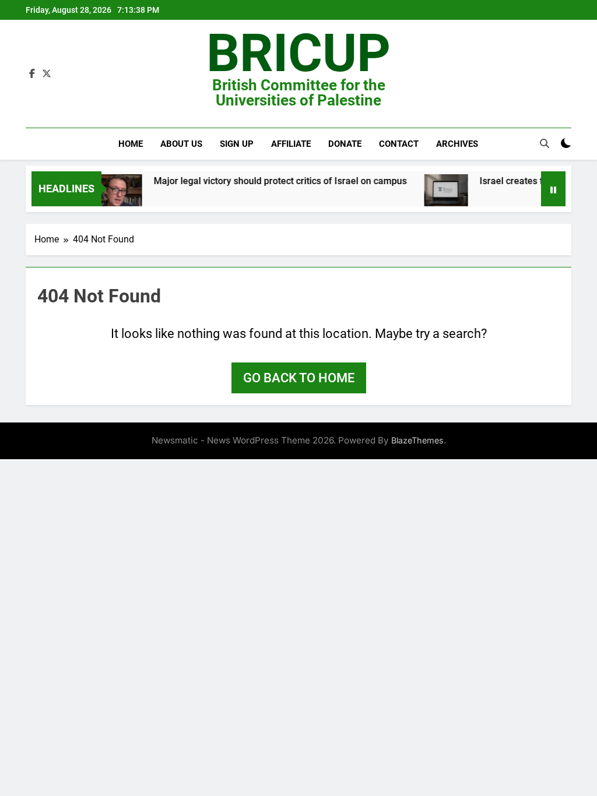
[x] (46, 74)
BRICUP (298, 53)
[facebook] (32, 74)
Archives (457, 144)
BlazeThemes (417, 440)
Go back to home (298, 378)
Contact (399, 144)
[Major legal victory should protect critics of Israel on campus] (110, 198)
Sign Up (237, 144)
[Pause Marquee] (553, 188)
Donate (344, 144)
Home (130, 144)
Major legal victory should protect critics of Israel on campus (270, 180)
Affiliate (291, 144)
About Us (181, 144)
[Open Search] (544, 143)
